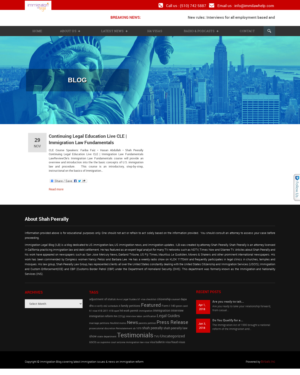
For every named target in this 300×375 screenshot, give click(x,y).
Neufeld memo (118, 320)
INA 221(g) (119, 313)
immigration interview (168, 308)
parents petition (147, 320)
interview (131, 313)
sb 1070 (137, 326)
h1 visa (93, 308)
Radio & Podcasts (199, 30)
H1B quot (114, 308)
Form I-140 (168, 303)
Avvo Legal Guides (126, 297)
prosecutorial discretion (102, 326)
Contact (247, 30)
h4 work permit (129, 308)
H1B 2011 (103, 308)
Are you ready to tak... (228, 299)
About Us (69, 30)
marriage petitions (99, 320)
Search (269, 30)
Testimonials (135, 332)
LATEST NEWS (113, 30)
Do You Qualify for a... (227, 317)
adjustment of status (102, 297)
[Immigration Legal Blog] (41, 7)
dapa (184, 297)
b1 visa (141, 297)
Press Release (172, 319)
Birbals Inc (268, 359)
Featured (151, 302)
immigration (145, 308)
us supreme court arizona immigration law (120, 339)
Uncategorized (172, 333)
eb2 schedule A (111, 303)
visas (181, 340)
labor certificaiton (146, 313)
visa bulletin (157, 340)
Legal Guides (168, 313)
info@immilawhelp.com (255, 5)
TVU (156, 334)
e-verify (98, 303)
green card (182, 303)
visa (146, 339)
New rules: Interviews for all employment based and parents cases (233, 16)
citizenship (164, 297)
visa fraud (171, 340)
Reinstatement (124, 326)
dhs (91, 303)
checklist (151, 297)
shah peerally (152, 325)
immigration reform (101, 314)
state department (106, 334)
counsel (175, 297)
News (132, 320)
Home (37, 30)
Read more (55, 187)
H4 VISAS (155, 30)
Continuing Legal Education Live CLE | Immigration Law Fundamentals (85, 138)
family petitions (130, 303)
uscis (92, 339)
